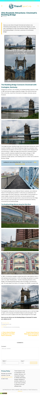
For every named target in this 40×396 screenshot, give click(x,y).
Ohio (5, 325)
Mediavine (20, 391)
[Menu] (2, 6)
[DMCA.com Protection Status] (3, 393)
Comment (3, 346)
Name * (4, 361)
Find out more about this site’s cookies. (25, 0)
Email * (22, 361)
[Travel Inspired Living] (20, 6)
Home (2, 327)
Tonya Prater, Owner (5, 322)
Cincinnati (3, 325)
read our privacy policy (6, 377)
